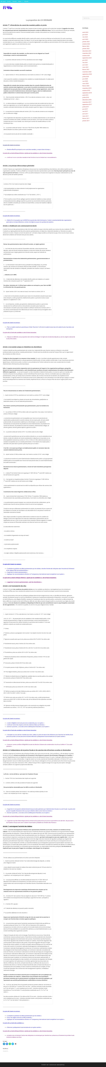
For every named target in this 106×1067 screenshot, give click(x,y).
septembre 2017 (87, 104)
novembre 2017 (86, 102)
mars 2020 (85, 83)
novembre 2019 (86, 88)
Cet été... (9, 1)
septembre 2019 (87, 93)
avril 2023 (85, 39)
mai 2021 (85, 62)
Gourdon (15, 1)
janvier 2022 (85, 48)
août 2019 (85, 95)
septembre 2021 (87, 58)
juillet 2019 (85, 97)
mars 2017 (85, 116)
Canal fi (4, 1)
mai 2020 (85, 81)
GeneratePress (60, 1064)
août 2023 (85, 32)
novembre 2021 (86, 53)
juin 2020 (85, 79)
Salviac (19, 1)
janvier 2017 (85, 120)
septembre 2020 (87, 74)
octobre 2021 (86, 55)
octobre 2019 (86, 90)
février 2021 (85, 69)
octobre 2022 (86, 44)
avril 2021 (85, 65)
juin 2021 (85, 60)
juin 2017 (85, 109)
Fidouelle (26, 1)
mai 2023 (85, 37)
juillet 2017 (85, 107)
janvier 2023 (85, 41)
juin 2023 (85, 34)
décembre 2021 (86, 51)
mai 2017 (85, 111)
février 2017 (85, 118)
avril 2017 (85, 114)
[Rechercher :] (92, 18)
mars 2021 (85, 67)
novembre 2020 (86, 72)
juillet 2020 (85, 76)
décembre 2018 (86, 100)
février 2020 (85, 86)
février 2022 (85, 46)
